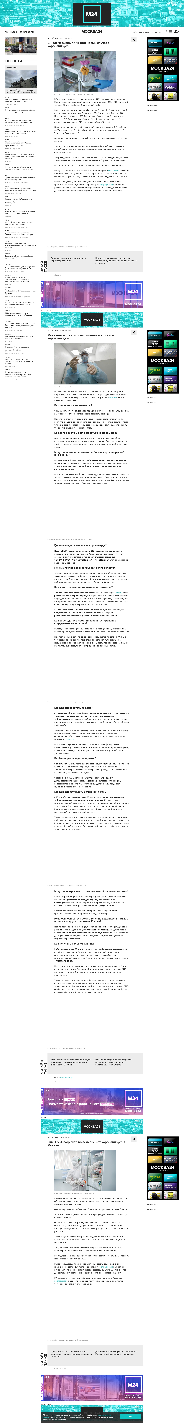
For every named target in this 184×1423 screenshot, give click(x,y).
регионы (19, 261)
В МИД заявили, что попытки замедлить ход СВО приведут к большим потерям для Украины (17, 279)
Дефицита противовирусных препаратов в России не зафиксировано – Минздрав (116, 1352)
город (22, 271)
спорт (7, 318)
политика (8, 115)
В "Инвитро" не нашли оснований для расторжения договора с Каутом (19, 303)
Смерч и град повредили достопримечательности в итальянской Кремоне (20, 292)
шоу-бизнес (9, 172)
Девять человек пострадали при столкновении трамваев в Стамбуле (19, 234)
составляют (113, 170)
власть (7, 379)
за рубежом (20, 125)
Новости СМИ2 (46, 311)
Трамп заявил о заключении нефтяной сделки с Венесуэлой (20, 179)
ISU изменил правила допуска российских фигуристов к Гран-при (18, 314)
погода (18, 296)
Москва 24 (92, 31)
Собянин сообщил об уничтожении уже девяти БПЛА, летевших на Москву (21, 91)
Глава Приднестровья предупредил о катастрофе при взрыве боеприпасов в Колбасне (20, 156)
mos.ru (119, 592)
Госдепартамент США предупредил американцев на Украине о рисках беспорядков (18, 201)
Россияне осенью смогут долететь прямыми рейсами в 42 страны (18, 100)
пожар (18, 227)
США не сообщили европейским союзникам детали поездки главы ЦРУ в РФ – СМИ (20, 245)
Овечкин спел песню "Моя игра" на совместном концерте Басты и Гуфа (19, 168)
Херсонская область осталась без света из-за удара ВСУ (20, 257)
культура (8, 366)
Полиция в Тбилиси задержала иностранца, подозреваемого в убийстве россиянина (17, 349)
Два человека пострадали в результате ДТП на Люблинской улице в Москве (20, 268)
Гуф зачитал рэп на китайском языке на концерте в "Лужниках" (20, 337)
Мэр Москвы (12, 68)
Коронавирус (66, 1077)
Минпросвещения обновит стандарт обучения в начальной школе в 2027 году (20, 189)
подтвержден (60, 1280)
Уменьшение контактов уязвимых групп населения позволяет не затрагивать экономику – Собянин (71, 1062)
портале (113, 397)
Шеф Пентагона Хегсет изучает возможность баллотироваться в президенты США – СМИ (18, 144)
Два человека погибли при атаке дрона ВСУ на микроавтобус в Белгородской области (20, 326)
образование (9, 193)
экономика (15, 115)
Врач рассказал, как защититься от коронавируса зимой (68, 259)
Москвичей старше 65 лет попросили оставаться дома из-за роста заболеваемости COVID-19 (113, 1062)
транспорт (8, 104)
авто (20, 379)
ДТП (17, 136)
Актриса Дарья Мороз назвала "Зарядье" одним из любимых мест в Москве (19, 361)
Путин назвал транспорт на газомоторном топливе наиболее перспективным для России (18, 374)
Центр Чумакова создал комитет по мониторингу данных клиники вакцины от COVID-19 (115, 261)
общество (18, 193)
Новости (13, 61)
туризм (15, 104)
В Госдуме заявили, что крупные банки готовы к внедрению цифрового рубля (20, 111)
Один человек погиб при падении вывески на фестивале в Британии (18, 121)
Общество (68, 38)
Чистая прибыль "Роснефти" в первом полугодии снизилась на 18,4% (20, 212)
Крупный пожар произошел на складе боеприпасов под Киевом (19, 223)
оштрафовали (106, 184)
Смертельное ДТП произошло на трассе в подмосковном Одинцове (20, 132)
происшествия (10, 125)
